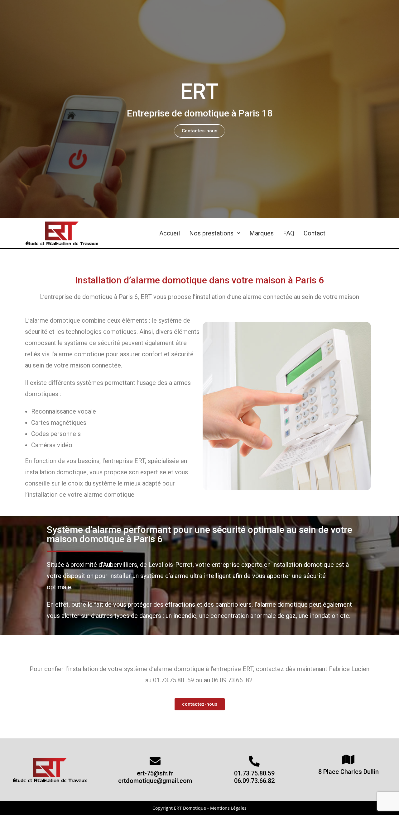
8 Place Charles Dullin (348, 771)
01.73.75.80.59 (254, 773)
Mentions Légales (228, 808)
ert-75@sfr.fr (155, 773)
